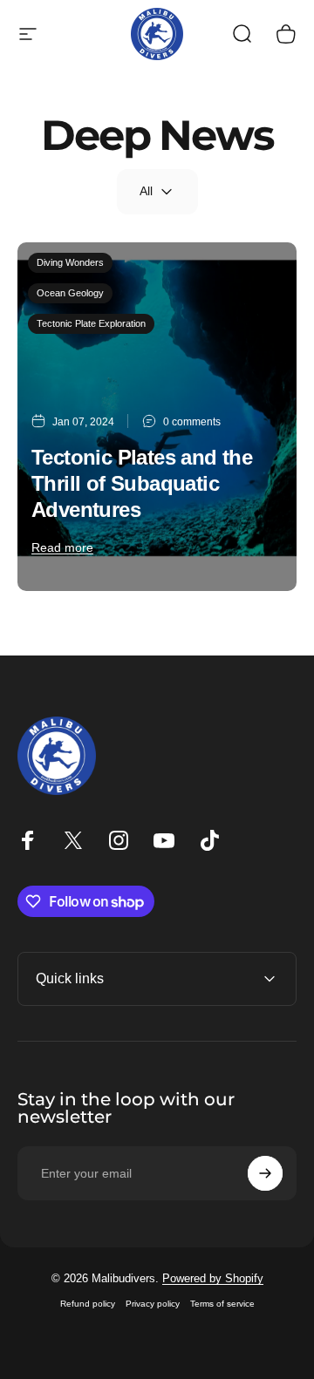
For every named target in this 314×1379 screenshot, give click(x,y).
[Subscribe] (265, 1173)
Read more (62, 547)
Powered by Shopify (212, 1278)
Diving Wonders (70, 262)
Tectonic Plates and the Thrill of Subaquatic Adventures (141, 483)
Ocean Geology (70, 293)
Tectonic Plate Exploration (91, 323)
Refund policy (87, 1303)
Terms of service (222, 1303)
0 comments (192, 422)
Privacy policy (153, 1303)
